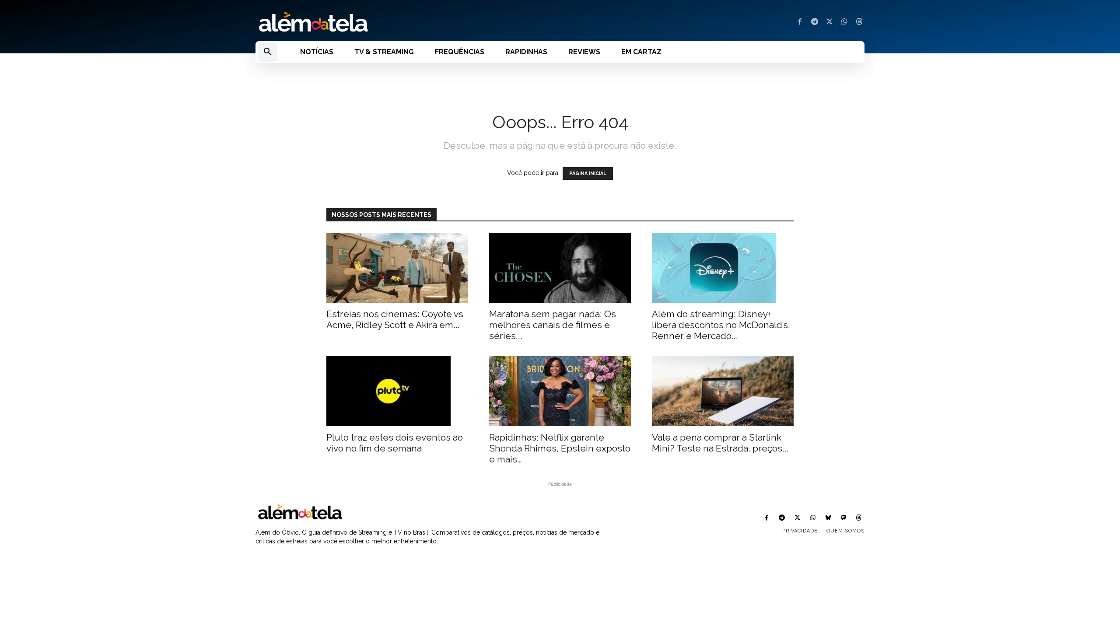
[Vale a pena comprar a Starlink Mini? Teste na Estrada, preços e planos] (723, 391)
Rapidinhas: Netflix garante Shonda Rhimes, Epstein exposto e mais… (559, 448)
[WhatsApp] (844, 22)
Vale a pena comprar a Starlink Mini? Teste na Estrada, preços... (720, 443)
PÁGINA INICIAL (587, 173)
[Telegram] (814, 22)
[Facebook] (799, 22)
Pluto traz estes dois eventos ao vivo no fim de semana (394, 443)
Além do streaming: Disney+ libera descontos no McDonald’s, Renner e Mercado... (721, 324)
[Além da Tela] (403, 22)
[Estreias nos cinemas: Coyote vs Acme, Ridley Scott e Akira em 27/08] (397, 268)
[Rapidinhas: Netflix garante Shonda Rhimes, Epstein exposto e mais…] (560, 391)
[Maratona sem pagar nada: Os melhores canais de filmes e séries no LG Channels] (560, 268)
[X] (829, 22)
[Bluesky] (827, 518)
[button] (267, 52)
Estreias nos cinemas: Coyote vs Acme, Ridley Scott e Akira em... (394, 319)
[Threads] (859, 22)
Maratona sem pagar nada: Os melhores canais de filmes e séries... (552, 324)
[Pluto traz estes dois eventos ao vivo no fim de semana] (397, 391)
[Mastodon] (843, 518)
